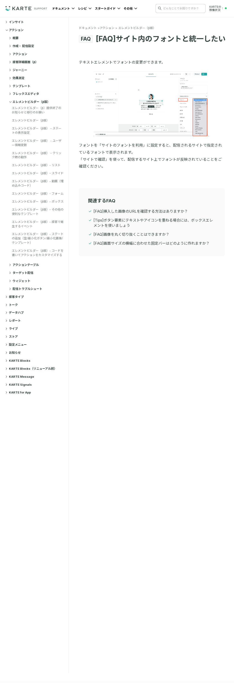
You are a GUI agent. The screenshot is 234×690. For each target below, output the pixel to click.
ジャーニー (20, 70)
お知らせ (15, 352)
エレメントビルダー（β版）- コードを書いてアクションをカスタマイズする (38, 253)
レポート (15, 320)
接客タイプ (16, 297)
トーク (13, 305)
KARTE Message (21, 376)
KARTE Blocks (19, 360)
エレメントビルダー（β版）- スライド (38, 173)
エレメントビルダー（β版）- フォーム (38, 193)
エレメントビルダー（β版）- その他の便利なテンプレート (38, 212)
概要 (16, 38)
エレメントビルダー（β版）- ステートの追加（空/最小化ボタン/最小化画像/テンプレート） (38, 238)
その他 (128, 8)
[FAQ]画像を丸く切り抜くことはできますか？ (131, 234)
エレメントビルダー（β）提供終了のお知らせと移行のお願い (36, 110)
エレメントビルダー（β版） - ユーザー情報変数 (36, 143)
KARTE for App (20, 392)
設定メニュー (18, 344)
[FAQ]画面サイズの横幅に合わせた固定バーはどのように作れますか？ (151, 243)
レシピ (83, 8)
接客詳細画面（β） (25, 62)
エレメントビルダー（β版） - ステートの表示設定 (36, 130)
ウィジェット (21, 281)
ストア (13, 336)
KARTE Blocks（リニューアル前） (33, 368)
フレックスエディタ (26, 94)
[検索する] (159, 8)
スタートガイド (105, 8)
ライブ (13, 328)
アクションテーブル (26, 265)
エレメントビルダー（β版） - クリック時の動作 (36, 155)
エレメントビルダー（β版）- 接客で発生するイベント (38, 224)
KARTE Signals (20, 384)
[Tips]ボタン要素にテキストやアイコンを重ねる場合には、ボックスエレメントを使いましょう (153, 223)
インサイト (16, 22)
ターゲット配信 (23, 273)
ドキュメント (61, 8)
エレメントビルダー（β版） (31, 102)
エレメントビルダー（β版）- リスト (36, 165)
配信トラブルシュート (27, 289)
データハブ (16, 312)
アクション (16, 30)
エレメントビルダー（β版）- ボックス (38, 201)
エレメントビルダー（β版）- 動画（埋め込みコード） (38, 183)
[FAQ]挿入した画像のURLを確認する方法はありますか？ (140, 211)
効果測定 (18, 78)
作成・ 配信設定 (23, 46)
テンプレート (21, 86)
